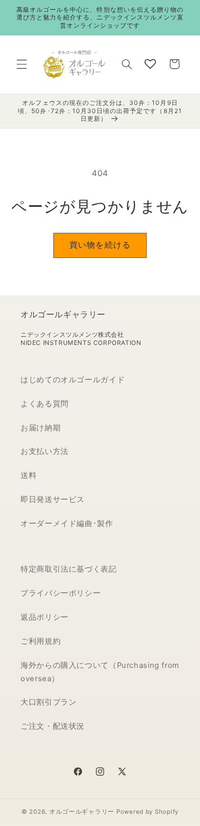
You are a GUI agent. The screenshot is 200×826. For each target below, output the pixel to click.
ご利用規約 (41, 641)
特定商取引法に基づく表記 (69, 569)
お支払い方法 (45, 451)
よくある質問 (45, 403)
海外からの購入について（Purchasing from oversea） (100, 672)
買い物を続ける (99, 245)
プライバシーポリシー (61, 593)
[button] (21, 64)
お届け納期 (41, 427)
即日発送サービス (53, 499)
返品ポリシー (45, 617)
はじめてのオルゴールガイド (73, 379)
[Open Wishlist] (150, 64)
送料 (28, 475)
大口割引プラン (48, 702)
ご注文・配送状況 (53, 726)
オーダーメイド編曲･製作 (67, 523)
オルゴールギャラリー (81, 811)
